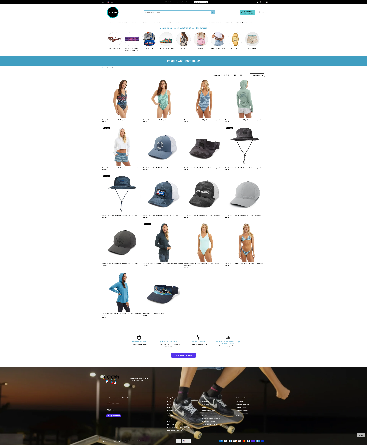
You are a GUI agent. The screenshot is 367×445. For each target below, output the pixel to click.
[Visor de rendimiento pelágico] (163, 292)
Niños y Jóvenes (156, 22)
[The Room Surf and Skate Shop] (113, 12)
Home (104, 68)
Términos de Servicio (242, 413)
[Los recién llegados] (115, 39)
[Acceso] (259, 12)
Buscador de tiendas (201, 2)
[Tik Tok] (263, 2)
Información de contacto (121, 442)
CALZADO (168, 22)
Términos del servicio (138, 440)
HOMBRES (134, 22)
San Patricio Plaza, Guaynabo (210, 413)
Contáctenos (239, 401)
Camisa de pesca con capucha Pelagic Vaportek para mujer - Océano (122, 120)
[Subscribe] (158, 403)
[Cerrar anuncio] (267, 2)
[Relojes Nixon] (235, 39)
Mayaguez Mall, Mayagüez (209, 407)
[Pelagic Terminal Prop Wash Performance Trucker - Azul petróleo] (163, 146)
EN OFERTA (201, 22)
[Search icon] (213, 12)
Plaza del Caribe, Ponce (208, 410)
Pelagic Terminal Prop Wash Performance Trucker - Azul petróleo (161, 168)
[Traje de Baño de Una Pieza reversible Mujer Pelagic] (204, 242)
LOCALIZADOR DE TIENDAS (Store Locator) (221, 22)
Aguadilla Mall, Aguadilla (208, 404)
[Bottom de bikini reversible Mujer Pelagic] (245, 242)
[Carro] (263, 12)
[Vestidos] (183, 39)
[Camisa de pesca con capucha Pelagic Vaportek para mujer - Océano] (122, 98)
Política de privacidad (123, 440)
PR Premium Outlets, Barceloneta (211, 418)
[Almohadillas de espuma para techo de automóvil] (132, 39)
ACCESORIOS (180, 22)
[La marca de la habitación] (218, 39)
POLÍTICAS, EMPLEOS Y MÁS (244, 22)
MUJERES (144, 22)
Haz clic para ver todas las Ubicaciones (213, 424)
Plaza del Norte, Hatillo (208, 416)
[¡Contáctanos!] (247, 12)
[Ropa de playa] (252, 39)
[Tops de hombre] (149, 39)
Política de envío (107, 442)
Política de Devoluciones (243, 404)
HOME (111, 22)
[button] (103, 12)
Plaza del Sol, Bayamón (208, 421)
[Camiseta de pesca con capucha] (122, 292)
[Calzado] (201, 39)
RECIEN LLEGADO (122, 22)
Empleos (238, 416)
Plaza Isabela (205, 401)
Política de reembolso (109, 440)
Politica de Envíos (241, 407)
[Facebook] (257, 2)
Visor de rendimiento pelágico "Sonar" (154, 313)
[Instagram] (260, 2)
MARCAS (190, 22)
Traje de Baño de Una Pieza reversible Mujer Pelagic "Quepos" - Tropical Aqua (202, 264)
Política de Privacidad (242, 410)
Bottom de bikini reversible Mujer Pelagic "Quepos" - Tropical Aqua (244, 263)
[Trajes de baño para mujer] (166, 39)
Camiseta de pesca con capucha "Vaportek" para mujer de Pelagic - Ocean (121, 314)
